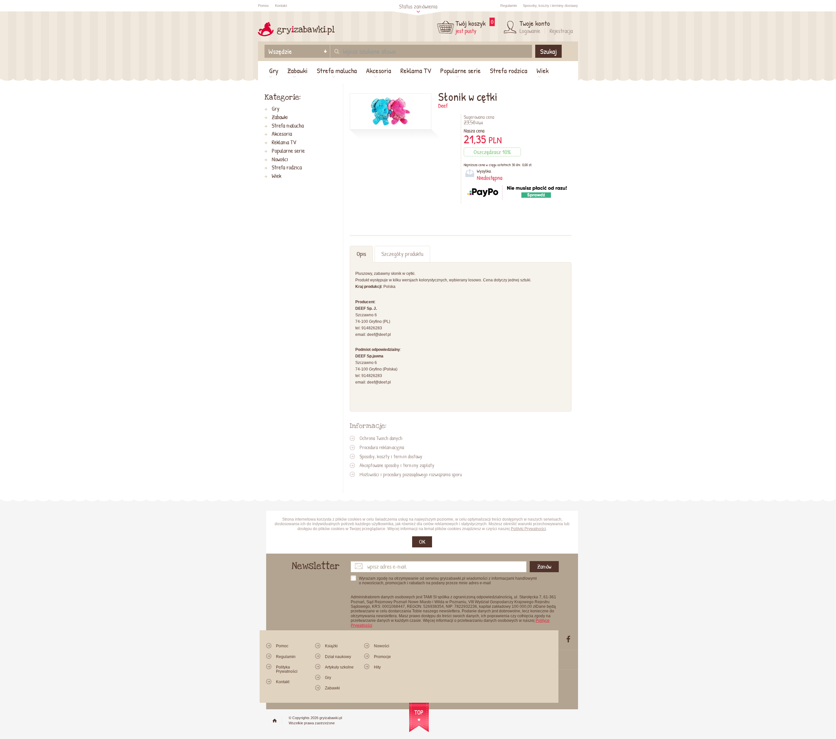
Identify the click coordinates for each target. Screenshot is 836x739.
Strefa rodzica (508, 70)
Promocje (382, 656)
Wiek (543, 70)
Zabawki (297, 70)
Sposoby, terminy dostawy (550, 6)
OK (422, 542)
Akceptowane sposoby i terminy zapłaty (397, 465)
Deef (443, 106)
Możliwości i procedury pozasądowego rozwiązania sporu (411, 474)
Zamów (544, 566)
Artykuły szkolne (339, 667)
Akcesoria (378, 70)
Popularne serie (460, 70)
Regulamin (508, 6)
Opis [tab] (361, 254)
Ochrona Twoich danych (381, 438)
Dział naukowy (338, 656)
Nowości (280, 159)
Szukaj (548, 51)
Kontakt (281, 6)
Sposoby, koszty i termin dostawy (391, 456)
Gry (273, 70)
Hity (377, 667)
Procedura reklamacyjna (382, 447)
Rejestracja (561, 31)
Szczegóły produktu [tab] (402, 254)
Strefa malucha (337, 70)
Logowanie (530, 31)
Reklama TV (415, 70)
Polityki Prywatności (528, 529)
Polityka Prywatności (286, 669)
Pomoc (263, 6)
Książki (331, 646)
